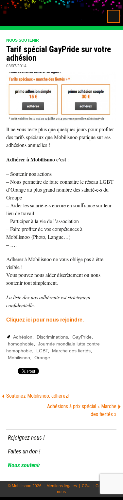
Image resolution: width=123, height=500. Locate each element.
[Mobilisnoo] (45, 14)
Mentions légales (61, 486)
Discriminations (52, 337)
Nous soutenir (22, 40)
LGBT (42, 350)
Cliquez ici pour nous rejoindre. (45, 320)
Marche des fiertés (71, 350)
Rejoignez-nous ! (26, 437)
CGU (86, 486)
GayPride (82, 337)
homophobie (21, 343)
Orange (42, 357)
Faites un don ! (24, 451)
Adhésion (22, 337)
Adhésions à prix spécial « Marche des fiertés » (81, 410)
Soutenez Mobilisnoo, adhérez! (37, 396)
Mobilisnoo (19, 357)
